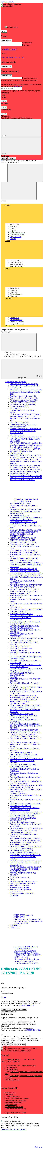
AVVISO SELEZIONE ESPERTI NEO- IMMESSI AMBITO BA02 (24, 809)
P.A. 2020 (13, 677)
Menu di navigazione (30, 377)
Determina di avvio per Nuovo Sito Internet (25, 437)
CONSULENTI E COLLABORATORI (24, 386)
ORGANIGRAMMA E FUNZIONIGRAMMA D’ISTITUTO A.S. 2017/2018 (25, 795)
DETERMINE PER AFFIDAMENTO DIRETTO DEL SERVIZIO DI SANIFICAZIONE (24, 534)
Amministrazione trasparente (15, 1109)
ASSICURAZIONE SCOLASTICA (23, 402)
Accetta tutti (9, 1012)
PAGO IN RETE (16, 453)
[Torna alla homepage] (22, 162)
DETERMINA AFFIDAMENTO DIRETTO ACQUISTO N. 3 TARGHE (26, 670)
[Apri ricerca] (25, 173)
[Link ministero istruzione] (11, 4)
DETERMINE (15, 607)
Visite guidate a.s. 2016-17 (19, 885)
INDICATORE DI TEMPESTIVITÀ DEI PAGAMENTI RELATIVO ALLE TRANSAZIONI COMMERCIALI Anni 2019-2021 (25, 709)
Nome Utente (27, 43)
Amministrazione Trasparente (15, 354)
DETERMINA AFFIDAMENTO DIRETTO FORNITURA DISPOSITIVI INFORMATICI (26, 618)
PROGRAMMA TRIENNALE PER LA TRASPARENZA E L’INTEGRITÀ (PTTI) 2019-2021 (26, 726)
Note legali (9, 1094)
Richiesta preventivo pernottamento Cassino (25, 861)
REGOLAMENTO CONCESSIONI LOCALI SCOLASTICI (23, 717)
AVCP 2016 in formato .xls (19, 877)
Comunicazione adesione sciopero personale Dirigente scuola (26, 960)
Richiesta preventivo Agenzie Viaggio (23, 881)
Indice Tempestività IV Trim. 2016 (22, 883)
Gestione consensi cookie (14, 1107)
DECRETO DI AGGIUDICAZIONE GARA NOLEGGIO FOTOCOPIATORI (26, 760)
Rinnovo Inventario (17, 435)
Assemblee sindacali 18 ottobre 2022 (23, 396)
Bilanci (12, 879)
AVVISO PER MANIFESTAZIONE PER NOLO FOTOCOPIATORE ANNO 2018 (25, 839)
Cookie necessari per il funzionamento (15, 1036)
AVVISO (13, 763)
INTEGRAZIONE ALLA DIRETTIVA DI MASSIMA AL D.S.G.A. (25, 666)
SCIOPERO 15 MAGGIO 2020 (21, 614)
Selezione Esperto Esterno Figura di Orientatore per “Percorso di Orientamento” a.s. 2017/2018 (25, 824)
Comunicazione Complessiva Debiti (23, 404)
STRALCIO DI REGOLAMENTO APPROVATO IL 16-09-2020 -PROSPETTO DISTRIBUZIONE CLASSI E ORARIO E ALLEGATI (26, 564)
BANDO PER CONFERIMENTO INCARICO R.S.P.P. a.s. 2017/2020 (23, 817)
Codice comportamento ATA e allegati (23, 569)
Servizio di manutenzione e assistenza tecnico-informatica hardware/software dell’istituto (26, 813)
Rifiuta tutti (19, 1009)
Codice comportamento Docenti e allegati (24, 571)
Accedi (4, 31)
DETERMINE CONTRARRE (21, 648)
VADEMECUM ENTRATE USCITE (23, 558)
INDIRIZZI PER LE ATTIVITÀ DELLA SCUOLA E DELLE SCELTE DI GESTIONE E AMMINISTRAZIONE (25, 734)
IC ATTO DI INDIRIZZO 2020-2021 (23, 550)
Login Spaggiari (18, 86)
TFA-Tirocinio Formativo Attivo (21, 451)
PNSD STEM (19, 917)
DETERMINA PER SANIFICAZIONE (24, 626)
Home (7, 352)
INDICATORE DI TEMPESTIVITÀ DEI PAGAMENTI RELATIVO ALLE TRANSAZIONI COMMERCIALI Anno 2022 (25, 417)
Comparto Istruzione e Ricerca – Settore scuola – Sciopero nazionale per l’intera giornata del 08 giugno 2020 (24, 591)
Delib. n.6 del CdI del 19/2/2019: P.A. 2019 (25, 530)
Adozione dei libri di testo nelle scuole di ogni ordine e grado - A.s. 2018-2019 (26, 786)
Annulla (4, 158)
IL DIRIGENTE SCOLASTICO (26, 963)
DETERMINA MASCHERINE (21, 628)
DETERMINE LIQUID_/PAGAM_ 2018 (25, 804)
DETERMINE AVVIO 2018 (20, 806)
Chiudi (4, 101)
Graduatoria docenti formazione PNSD (28, 919)
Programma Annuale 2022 (19, 406)
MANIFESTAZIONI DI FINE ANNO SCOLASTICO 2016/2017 (24, 843)
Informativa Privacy (12, 1096)
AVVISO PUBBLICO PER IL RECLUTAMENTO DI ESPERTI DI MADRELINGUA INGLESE (23, 755)
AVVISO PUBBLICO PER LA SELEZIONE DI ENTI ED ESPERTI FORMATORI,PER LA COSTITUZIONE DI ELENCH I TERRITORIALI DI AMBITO (25, 855)
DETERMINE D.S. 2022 (19, 423)
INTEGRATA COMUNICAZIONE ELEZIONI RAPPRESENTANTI (23, 539)
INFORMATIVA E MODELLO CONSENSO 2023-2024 (26, 500)
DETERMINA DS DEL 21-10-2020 (23, 542)
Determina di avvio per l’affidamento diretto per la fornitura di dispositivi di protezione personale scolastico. (25, 512)
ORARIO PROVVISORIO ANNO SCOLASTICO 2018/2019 (23, 766)
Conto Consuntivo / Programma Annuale (24, 748)
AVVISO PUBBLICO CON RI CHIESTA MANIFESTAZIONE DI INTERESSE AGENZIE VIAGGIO (25, 869)
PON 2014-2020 (16, 891)
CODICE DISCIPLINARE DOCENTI (24, 742)
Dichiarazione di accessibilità (15, 1101)
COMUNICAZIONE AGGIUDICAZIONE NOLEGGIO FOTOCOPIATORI (26, 586)
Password (25, 45)
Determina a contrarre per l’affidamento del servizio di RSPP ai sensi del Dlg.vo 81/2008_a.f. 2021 (25, 431)
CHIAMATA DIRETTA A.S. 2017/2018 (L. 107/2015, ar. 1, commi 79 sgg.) (26, 848)
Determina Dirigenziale (18, 650)
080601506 (13, 1068)
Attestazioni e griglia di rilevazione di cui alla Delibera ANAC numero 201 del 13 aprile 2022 (26, 392)
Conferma (12, 158)
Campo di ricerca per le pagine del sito (14, 330)
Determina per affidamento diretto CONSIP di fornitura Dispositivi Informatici (26, 639)
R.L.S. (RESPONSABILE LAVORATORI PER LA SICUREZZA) (25, 782)
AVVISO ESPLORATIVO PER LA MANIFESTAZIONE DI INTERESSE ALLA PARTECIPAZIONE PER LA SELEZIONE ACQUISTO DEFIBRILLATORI (24, 699)
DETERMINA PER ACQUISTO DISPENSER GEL (22, 674)
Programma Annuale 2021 (19, 474)
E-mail (24, 78)
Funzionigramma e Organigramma (22, 544)
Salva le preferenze (18, 1044)
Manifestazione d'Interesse (19, 887)
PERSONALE (15, 925)
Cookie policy (10, 1092)
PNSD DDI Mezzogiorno (23, 915)
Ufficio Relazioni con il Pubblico (17, 1099)
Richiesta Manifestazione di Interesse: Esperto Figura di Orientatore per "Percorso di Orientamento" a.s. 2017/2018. (26, 830)
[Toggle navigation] (19, 191)
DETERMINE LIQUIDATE (20, 646)
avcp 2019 (13, 750)
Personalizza (6, 1009)
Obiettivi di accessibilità (13, 1103)
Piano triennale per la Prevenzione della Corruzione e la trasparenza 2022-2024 (24, 399)
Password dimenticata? (9, 49)
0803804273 (13, 1070)
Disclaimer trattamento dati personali (14, 1130)
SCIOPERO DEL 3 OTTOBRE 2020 (23, 552)
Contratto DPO (15, 388)
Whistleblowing (11, 1105)
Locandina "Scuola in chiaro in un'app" (24, 384)
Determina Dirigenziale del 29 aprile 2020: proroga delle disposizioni (25, 623)
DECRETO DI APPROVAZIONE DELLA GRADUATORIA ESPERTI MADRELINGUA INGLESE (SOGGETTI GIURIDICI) (26, 690)
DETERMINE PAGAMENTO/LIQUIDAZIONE (22, 409)
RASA (12, 412)
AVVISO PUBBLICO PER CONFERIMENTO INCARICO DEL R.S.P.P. (24, 505)
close (3, 201)
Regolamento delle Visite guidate (21, 714)
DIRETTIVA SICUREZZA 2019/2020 (24, 730)
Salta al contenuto (7, 2)
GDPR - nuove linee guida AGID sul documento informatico (23, 426)
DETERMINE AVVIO (18, 820)
